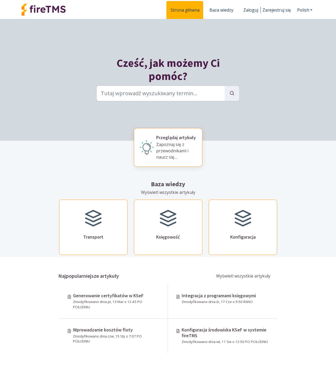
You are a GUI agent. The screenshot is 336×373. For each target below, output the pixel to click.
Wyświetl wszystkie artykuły (168, 192)
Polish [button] (303, 10)
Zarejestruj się (276, 10)
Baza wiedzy (221, 10)
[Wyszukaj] (232, 93)
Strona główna (185, 10)
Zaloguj (250, 10)
